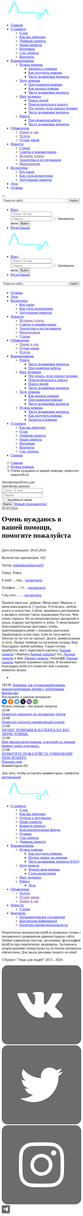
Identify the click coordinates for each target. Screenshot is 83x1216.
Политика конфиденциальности (43, 925)
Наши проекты (30, 45)
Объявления (20, 128)
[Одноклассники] (10, 701)
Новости (17, 144)
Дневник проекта (32, 41)
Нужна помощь (31, 65)
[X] (23, 701)
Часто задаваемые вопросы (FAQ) (53, 861)
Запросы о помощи (42, 68)
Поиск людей (38, 100)
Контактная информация (38, 921)
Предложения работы (44, 120)
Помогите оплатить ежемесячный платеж (33, 722)
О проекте (18, 29)
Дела (14, 183)
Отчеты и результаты (35, 818)
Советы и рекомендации (37, 152)
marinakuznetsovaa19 (28, 565)
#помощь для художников (32, 685)
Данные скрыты (42, 654)
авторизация (11, 777)
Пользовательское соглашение (42, 917)
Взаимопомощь (22, 61)
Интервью (27, 49)
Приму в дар (29, 132)
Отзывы (17, 187)
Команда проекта (32, 826)
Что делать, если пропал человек (53, 108)
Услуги (24, 136)
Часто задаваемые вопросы (48, 76)
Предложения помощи (45, 84)
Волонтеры (19, 168)
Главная (17, 25)
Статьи (24, 148)
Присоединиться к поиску (48, 104)
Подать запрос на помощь (47, 857)
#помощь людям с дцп (33, 689)
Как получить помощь (45, 72)
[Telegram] (16, 701)
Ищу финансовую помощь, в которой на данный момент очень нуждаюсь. (38, 744)
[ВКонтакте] (4, 701)
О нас (23, 33)
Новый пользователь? (30, 504)
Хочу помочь (29, 865)
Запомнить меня (19, 500)
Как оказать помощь (43, 88)
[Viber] (29, 701)
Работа (24, 116)
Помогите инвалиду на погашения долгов (34, 714)
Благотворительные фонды (39, 830)
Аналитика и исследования (40, 160)
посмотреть (33, 580)
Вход (14, 209)
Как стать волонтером (36, 176)
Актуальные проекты (35, 180)
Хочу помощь (29, 80)
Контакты (26, 57)
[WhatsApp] (35, 701)
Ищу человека (30, 96)
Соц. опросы (29, 53)
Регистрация (20, 228)
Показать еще (12, 762)
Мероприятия (29, 164)
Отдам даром (29, 140)
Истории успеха (31, 156)
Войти (25, 223)
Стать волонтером (42, 873)
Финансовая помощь (44, 869)
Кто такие (26, 172)
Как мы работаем (32, 37)
